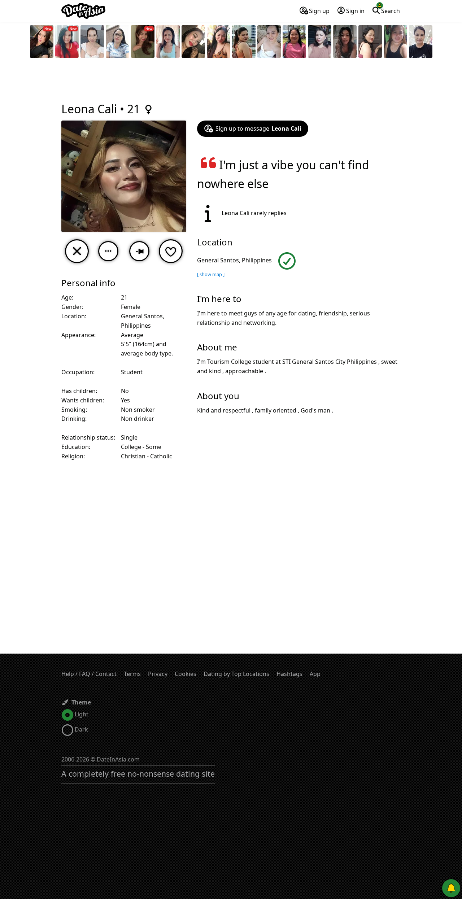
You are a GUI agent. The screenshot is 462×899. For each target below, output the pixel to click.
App (315, 674)
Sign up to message (258, 128)
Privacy (157, 674)
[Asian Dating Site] (83, 11)
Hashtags (289, 674)
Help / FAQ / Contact (89, 674)
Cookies (185, 674)
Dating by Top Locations (236, 674)
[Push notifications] (451, 888)
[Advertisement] (231, 81)
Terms (132, 674)
